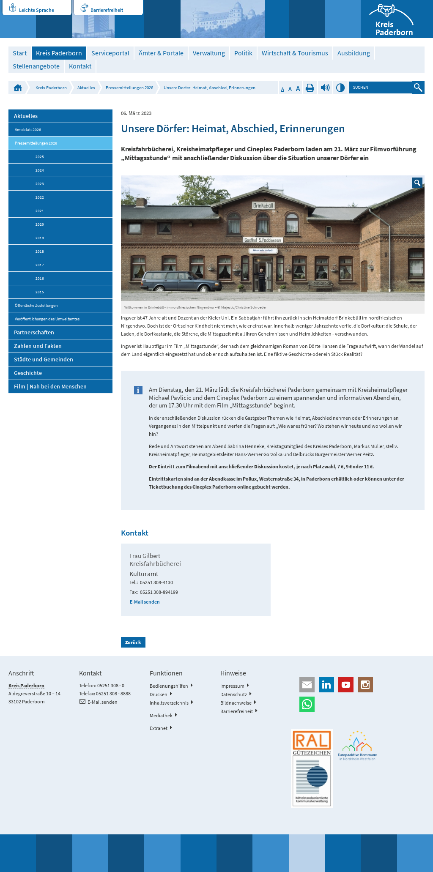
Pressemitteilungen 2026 (129, 87)
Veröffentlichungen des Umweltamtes (47, 319)
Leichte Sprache (36, 10)
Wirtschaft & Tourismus (295, 53)
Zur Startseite (18, 87)
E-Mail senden (145, 602)
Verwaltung (209, 53)
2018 (40, 251)
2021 (40, 210)
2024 (40, 170)
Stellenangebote (36, 66)
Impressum (232, 686)
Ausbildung (353, 53)
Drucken (310, 87)
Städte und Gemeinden (43, 359)
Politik (243, 53)
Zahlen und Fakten (38, 346)
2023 (40, 183)
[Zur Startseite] (397, 19)
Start (20, 53)
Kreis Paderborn (59, 53)
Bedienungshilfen (169, 686)
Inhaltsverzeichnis (169, 703)
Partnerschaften (34, 332)
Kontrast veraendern (340, 87)
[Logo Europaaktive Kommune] (357, 746)
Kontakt (80, 66)
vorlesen (325, 87)
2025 (40, 156)
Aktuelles (86, 87)
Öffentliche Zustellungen (36, 305)
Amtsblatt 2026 (28, 129)
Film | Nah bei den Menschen (50, 386)
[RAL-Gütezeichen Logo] (312, 768)
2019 (40, 237)
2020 (40, 224)
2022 (40, 197)
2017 (40, 264)
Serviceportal (110, 53)
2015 (40, 292)
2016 (40, 278)
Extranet (158, 728)
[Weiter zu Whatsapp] (357, 704)
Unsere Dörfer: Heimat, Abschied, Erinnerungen (209, 87)
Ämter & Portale (161, 53)
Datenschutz (233, 694)
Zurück (133, 642)
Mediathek (161, 715)
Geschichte (28, 373)
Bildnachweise (236, 703)
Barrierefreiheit (106, 10)
